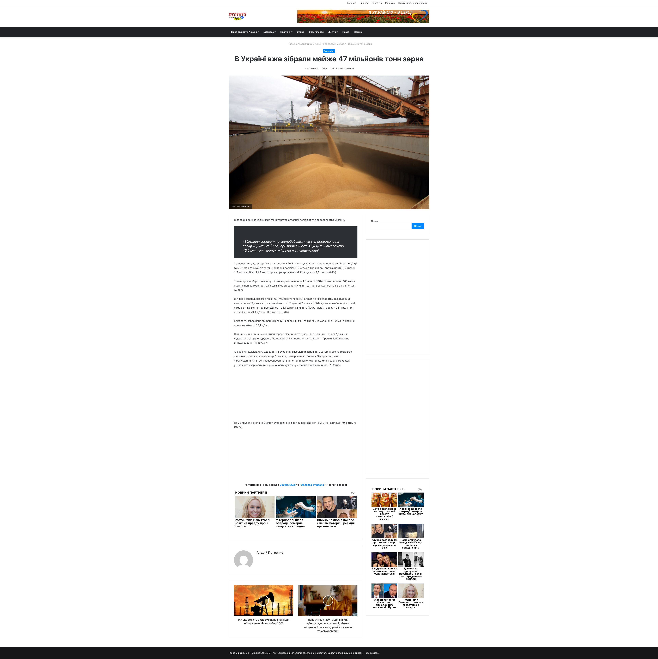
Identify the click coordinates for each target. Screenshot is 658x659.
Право (345, 31)
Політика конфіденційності (413, 3)
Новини (358, 31)
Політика (285, 31)
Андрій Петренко (270, 552)
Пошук (374, 221)
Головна (351, 3)
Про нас (364, 3)
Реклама (390, 3)
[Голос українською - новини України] (237, 16)
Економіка (305, 43)
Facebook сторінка (312, 484)
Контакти (377, 3)
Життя (332, 31)
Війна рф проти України (244, 31)
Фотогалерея (316, 31)
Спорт (300, 31)
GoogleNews (287, 484)
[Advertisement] (295, 396)
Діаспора (269, 31)
